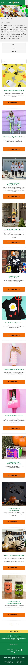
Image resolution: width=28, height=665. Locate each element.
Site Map (19, 662)
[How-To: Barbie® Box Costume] (14, 401)
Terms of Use (10, 662)
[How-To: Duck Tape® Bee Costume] (14, 215)
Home (2, 18)
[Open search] (26, 2)
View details (13, 103)
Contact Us (14, 644)
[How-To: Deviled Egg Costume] (14, 308)
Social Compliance (21, 638)
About (8, 636)
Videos (14, 48)
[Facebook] (14, 650)
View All (14, 44)
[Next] (18, 624)
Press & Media (17, 636)
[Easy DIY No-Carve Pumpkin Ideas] (14, 540)
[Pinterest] (19, 650)
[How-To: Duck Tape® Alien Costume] (14, 122)
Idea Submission (5, 638)
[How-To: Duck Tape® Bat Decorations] (14, 494)
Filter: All (4, 61)
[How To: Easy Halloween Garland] (14, 75)
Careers (13, 638)
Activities (14, 51)
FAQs (12, 636)
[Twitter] (16, 650)
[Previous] (9, 624)
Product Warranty (13, 639)
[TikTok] (15, 652)
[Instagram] (18, 650)
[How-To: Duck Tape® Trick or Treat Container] (14, 447)
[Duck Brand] (14, 2)
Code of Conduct (7, 661)
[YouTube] (22, 650)
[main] (14, 334)
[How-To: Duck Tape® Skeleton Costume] (14, 261)
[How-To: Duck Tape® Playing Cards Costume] (14, 168)
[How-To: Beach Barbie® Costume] (14, 354)
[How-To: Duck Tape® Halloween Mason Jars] (14, 587)
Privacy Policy (19, 661)
